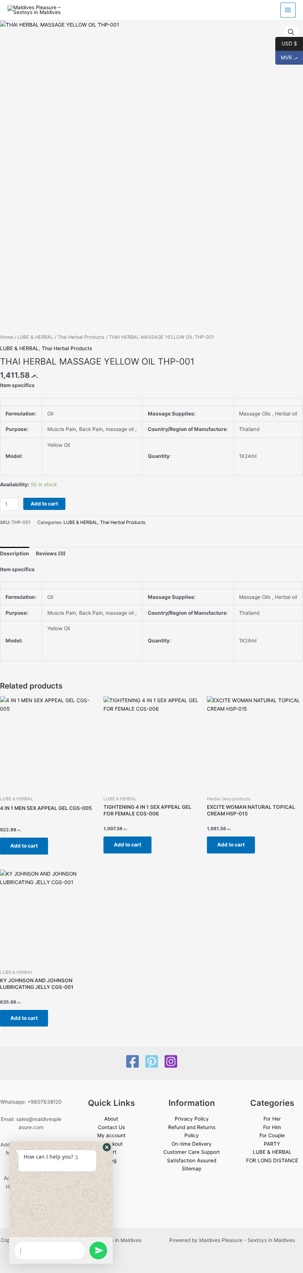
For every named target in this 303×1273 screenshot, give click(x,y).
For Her (272, 1119)
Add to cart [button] (24, 846)
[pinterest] (151, 1061)
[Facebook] (132, 1061)
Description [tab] (14, 553)
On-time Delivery (191, 1144)
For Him (272, 1127)
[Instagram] (171, 1061)
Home (6, 337)
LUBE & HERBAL (35, 337)
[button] (291, 32)
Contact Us (111, 1127)
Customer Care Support (191, 1152)
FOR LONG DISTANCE (272, 1160)
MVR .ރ (286, 57)
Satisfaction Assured (191, 1160)
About (111, 1119)
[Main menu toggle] (288, 10)
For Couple (272, 1135)
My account (111, 1135)
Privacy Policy (192, 1119)
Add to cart (44, 504)
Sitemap (191, 1169)
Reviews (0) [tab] (51, 553)
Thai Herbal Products (81, 337)
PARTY (272, 1144)
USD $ (286, 43)
